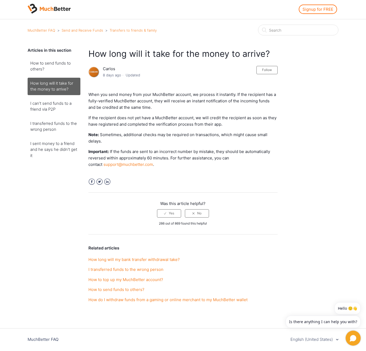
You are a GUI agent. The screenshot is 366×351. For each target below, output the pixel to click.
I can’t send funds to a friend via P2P (51, 106)
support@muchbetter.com (128, 164)
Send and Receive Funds (82, 30)
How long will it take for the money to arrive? (51, 86)
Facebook (91, 181)
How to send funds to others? (50, 66)
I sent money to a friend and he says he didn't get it (53, 149)
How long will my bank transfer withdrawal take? (134, 259)
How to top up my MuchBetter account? (125, 279)
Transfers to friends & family (133, 30)
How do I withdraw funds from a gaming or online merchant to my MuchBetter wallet (168, 299)
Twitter (99, 181)
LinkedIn (107, 181)
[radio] (169, 213)
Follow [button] (267, 70)
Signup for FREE (317, 9)
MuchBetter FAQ (41, 30)
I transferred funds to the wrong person (53, 126)
